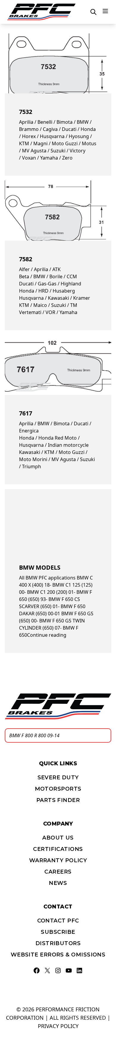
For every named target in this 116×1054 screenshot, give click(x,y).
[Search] (105, 735)
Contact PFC (58, 920)
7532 (25, 112)
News (58, 883)
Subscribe (58, 932)
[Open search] (93, 12)
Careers (57, 871)
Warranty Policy (58, 860)
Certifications (58, 849)
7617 (25, 413)
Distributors (58, 943)
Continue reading (46, 635)
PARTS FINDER (58, 800)
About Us (58, 837)
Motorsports (58, 789)
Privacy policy (58, 1026)
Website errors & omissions (58, 954)
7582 (25, 259)
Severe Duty (58, 777)
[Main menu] (105, 11)
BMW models (39, 567)
